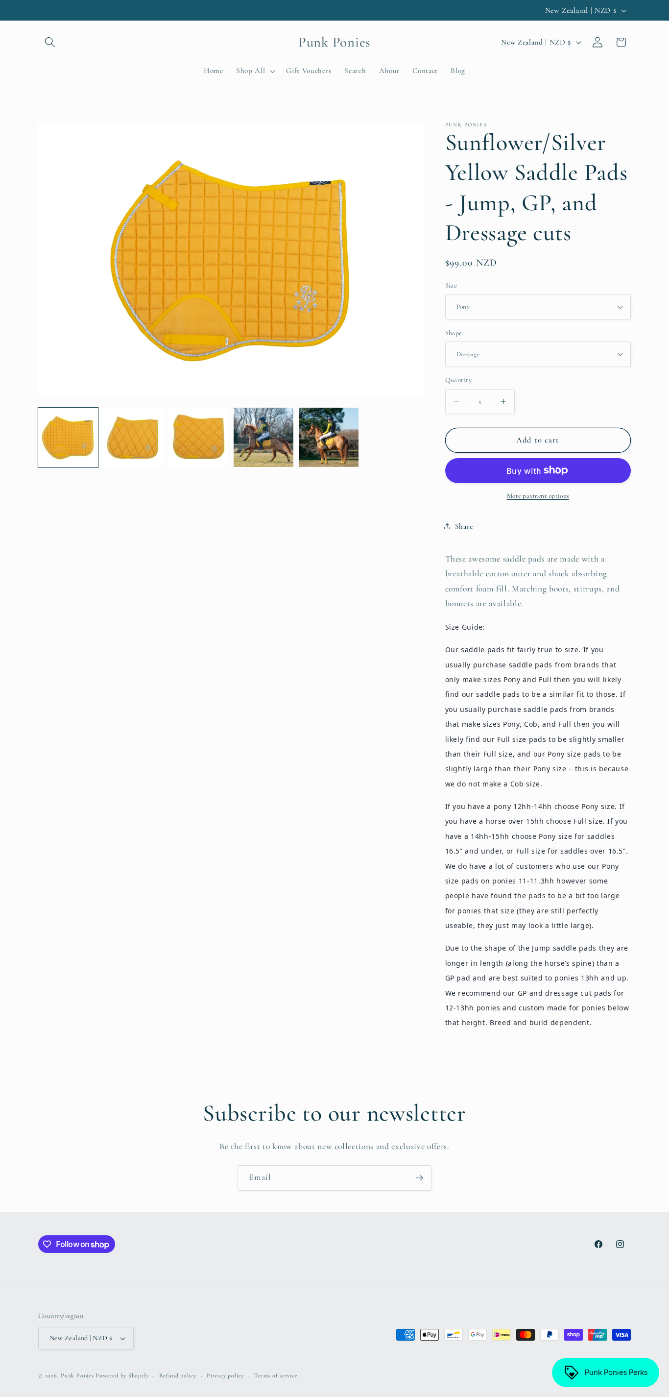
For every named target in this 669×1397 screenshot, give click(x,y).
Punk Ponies (77, 1375)
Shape (453, 332)
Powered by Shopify (122, 1375)
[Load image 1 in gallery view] (68, 437)
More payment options (538, 496)
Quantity (458, 380)
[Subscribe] (419, 1178)
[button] (50, 42)
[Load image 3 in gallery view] (198, 437)
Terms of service (275, 1375)
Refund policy (177, 1375)
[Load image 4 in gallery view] (263, 437)
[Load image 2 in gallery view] (133, 437)
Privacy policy (225, 1375)
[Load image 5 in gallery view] (328, 437)
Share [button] (464, 525)
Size (451, 285)
